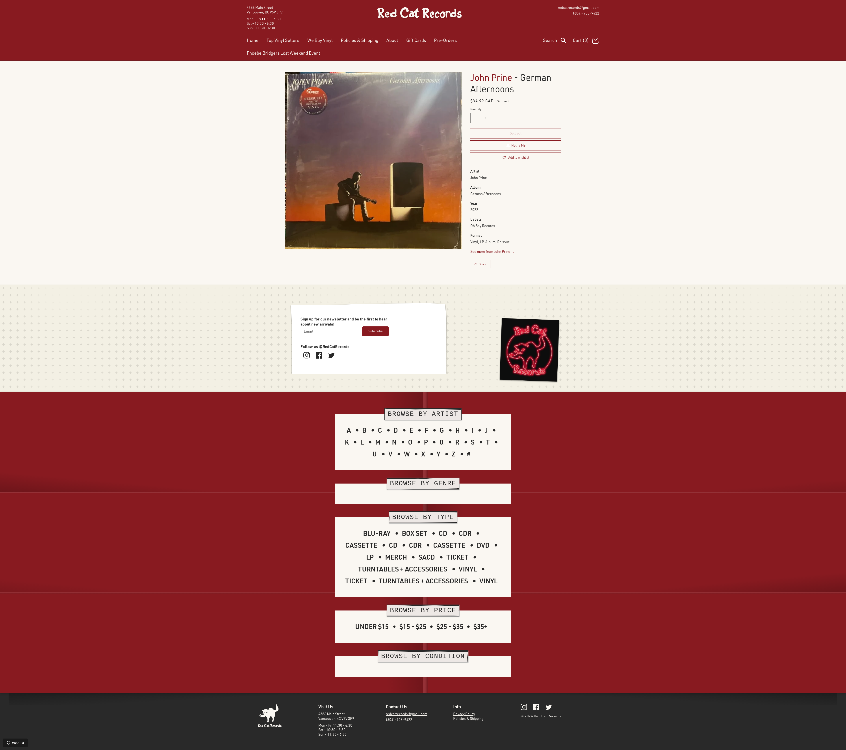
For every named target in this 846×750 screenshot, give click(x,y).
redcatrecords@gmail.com (578, 7)
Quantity (475, 109)
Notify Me (518, 145)
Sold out (515, 133)
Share (482, 264)
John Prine (491, 77)
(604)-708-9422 (586, 13)
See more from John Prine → (492, 251)
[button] (558, 41)
